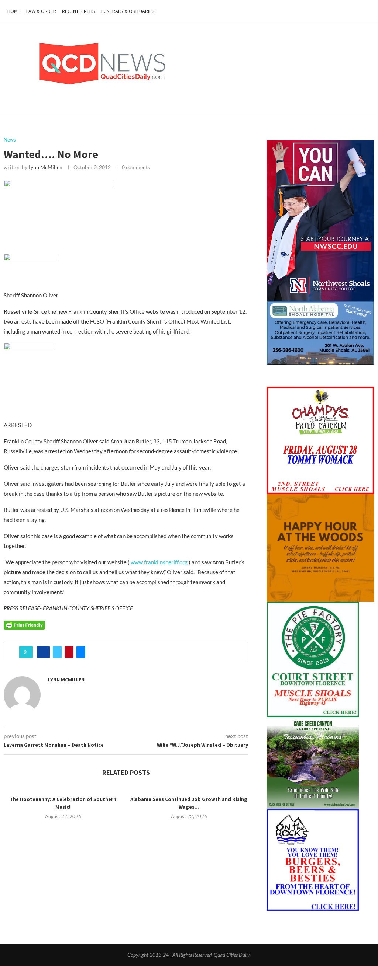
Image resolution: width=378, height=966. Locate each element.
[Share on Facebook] (43, 652)
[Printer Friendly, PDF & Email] (24, 624)
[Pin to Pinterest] (69, 652)
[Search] (367, 11)
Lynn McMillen (45, 167)
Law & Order (41, 11)
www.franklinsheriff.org (159, 562)
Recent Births (78, 11)
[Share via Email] (80, 652)
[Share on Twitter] (57, 652)
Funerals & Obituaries (128, 11)
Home (13, 11)
